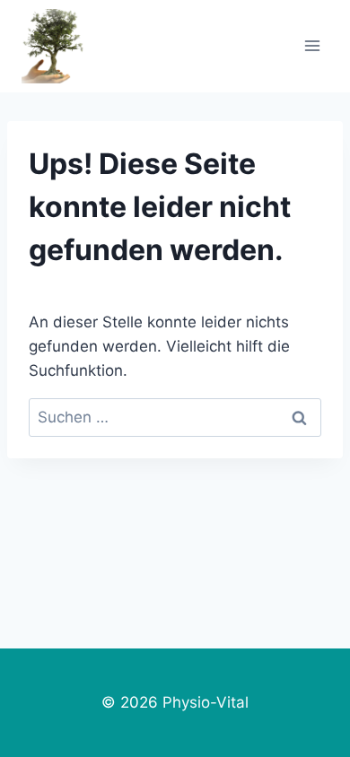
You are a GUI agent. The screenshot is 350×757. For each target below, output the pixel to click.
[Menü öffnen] (311, 46)
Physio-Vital (205, 702)
